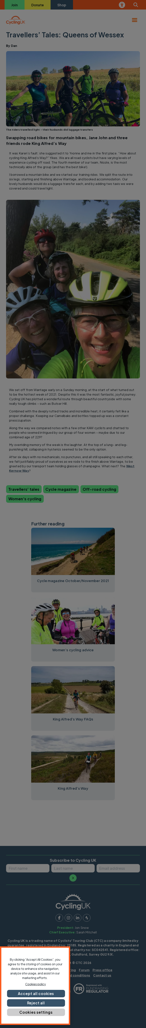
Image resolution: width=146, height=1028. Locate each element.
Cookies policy (35, 984)
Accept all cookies (36, 993)
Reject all (36, 1003)
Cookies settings (35, 1012)
